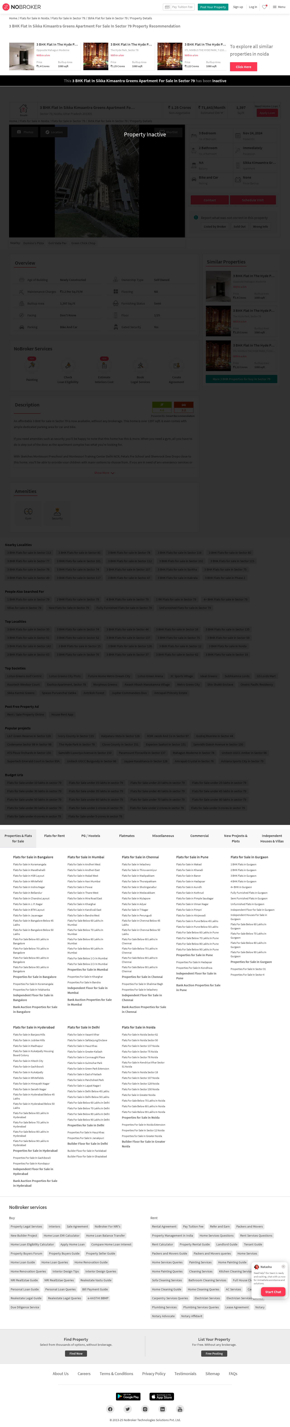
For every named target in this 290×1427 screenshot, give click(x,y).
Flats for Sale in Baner (188, 875)
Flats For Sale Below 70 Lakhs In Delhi (89, 1108)
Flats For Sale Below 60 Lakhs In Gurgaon (248, 926)
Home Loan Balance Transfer (105, 1235)
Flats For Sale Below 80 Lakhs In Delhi (89, 1114)
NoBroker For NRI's (107, 1226)
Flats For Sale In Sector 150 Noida (140, 1089)
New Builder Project (24, 1235)
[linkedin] (162, 1409)
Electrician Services (207, 1298)
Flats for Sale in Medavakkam (138, 892)
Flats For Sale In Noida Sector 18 (140, 1072)
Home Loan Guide (23, 1262)
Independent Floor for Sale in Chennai (142, 997)
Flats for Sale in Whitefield (28, 881)
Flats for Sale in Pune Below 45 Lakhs (197, 921)
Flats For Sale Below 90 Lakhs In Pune (197, 949)
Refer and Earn (220, 1226)
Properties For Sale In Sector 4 (247, 974)
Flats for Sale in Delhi (84, 1027)
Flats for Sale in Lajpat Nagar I (84, 1085)
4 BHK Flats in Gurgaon (243, 881)
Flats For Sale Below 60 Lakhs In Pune (197, 932)
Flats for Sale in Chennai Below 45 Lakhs (141, 922)
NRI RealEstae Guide (24, 1280)
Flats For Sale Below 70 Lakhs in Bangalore (31, 950)
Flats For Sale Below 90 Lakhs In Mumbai (85, 950)
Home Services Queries (167, 1262)
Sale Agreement (77, 1226)
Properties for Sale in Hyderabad (35, 1151)
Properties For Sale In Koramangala (33, 984)
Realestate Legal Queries (64, 1298)
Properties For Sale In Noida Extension (143, 1124)
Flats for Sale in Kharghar (82, 904)
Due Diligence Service (25, 1307)
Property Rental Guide (195, 1244)
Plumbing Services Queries (201, 1307)
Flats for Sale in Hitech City (28, 1061)
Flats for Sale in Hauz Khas (82, 1046)
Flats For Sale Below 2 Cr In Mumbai (88, 964)
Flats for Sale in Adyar (134, 904)
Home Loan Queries (54, 1262)
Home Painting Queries (167, 1271)
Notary (260, 1307)
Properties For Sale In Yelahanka (31, 989)
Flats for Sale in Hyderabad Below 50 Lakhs (34, 1106)
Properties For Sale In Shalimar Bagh (142, 984)
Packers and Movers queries (212, 1253)
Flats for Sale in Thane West (83, 892)
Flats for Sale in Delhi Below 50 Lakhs (88, 1097)
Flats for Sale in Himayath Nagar (31, 1083)
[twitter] (127, 1409)
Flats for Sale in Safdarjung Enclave (87, 1040)
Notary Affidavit (191, 1316)
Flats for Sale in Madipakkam (138, 875)
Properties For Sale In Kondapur (31, 1163)
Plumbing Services (164, 1307)
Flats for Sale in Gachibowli (28, 1066)
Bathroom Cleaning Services (207, 1280)
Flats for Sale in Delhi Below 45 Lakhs (88, 1091)
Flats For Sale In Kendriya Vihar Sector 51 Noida (143, 1064)
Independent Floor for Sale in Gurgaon (253, 909)
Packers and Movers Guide (169, 1253)
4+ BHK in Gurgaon (241, 887)
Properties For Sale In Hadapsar (194, 962)
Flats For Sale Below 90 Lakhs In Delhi (89, 1119)
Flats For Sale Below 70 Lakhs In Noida (143, 1100)
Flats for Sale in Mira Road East (85, 898)
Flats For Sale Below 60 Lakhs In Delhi (89, 1102)
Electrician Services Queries (245, 1298)
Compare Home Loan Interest (111, 1244)
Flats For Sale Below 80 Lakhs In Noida (143, 1106)
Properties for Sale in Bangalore (34, 977)
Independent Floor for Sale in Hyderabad (33, 1171)
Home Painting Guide (232, 1262)
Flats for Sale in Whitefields (28, 1078)
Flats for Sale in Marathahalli (29, 870)
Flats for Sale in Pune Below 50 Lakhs (197, 926)
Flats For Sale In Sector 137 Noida (140, 1046)
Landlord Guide (226, 1244)
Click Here (243, 66)
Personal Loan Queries (60, 1289)
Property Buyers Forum (26, 1253)
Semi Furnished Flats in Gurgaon (249, 898)
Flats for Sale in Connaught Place (86, 1057)
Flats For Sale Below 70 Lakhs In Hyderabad (31, 1124)
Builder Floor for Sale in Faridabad (87, 1150)
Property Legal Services (26, 1226)
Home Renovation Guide (91, 1262)
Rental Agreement (164, 1226)
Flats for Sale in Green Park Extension (88, 1068)
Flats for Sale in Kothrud (190, 892)
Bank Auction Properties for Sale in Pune (198, 987)
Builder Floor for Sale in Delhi (88, 1144)
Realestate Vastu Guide (95, 1280)
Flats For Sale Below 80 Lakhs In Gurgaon (248, 945)
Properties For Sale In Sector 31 (248, 969)
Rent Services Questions (256, 1235)
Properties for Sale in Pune (194, 955)
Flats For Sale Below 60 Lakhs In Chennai (140, 941)
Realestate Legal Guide (26, 1298)
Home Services (247, 1253)
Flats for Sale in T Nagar (135, 909)
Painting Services (200, 1262)
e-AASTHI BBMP (98, 1298)
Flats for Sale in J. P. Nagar (28, 904)
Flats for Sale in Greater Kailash (85, 1051)
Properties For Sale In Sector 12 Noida (143, 1130)
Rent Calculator (162, 1244)
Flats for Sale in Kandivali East (84, 909)
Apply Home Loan (72, 1244)
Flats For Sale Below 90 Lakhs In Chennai (140, 969)
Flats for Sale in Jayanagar (28, 915)
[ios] (162, 1396)
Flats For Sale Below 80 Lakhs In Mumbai (85, 941)
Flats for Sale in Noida (138, 1027)
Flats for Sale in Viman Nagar (192, 904)
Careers (84, 1373)
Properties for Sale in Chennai (142, 977)
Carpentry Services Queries (170, 1298)
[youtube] (180, 1409)
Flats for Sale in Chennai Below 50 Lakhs (141, 932)
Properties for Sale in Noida (141, 1117)
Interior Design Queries (100, 1271)
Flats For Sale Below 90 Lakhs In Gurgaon (248, 954)
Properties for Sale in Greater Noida (142, 1136)
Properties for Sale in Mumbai (88, 969)
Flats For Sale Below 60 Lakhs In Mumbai (85, 922)
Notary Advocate (163, 1316)
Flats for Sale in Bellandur (27, 892)
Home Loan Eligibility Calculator (32, 1244)
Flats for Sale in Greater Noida (138, 1095)
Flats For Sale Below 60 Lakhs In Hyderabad (31, 1115)
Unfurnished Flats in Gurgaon (247, 904)
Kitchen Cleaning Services (236, 1271)
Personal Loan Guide (25, 1289)
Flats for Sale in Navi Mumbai (84, 881)
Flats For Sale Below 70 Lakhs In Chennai (140, 950)
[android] (128, 1396)
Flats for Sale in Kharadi (189, 870)
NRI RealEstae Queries (59, 1280)
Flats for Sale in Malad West (83, 875)
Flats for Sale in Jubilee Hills (29, 1040)
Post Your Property (213, 7)
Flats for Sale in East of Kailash (85, 1074)
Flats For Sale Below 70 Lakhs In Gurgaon (248, 935)
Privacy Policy (153, 1373)
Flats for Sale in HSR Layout (28, 875)
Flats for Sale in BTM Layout (28, 909)
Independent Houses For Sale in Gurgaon (249, 917)
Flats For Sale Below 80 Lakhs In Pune (197, 943)
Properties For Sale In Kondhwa (194, 967)
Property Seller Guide (100, 1253)
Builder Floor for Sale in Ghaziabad (87, 1156)
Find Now (76, 1353)
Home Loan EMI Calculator (62, 1235)
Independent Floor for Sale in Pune (196, 975)
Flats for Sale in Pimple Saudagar (194, 898)
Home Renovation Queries (28, 1271)
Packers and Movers (249, 1226)
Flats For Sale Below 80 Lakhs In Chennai (140, 960)
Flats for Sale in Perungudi (137, 915)
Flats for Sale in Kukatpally (28, 1072)
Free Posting (214, 1353)
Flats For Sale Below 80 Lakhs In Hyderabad (31, 1133)
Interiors (54, 1226)
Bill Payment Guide (95, 1289)
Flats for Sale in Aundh (189, 887)
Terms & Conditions (116, 1373)
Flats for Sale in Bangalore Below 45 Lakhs (33, 922)
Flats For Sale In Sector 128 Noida (140, 1083)
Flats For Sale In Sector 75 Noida (140, 1051)
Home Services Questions (217, 1235)
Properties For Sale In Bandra (84, 982)
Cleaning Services (201, 1271)
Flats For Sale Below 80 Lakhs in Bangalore (31, 960)
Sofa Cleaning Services (167, 1280)
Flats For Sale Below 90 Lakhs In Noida (143, 1112)
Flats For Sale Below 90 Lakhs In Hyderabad (31, 1143)
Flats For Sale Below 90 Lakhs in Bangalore (31, 969)
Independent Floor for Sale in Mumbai (88, 990)
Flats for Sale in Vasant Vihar (83, 1034)
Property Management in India (172, 1235)
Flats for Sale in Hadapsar (190, 881)
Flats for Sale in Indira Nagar (29, 887)
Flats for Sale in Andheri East (84, 870)
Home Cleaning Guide (166, 1289)
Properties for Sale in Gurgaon (251, 962)
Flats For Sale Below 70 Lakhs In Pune (197, 938)
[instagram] (145, 1409)
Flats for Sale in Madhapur (28, 1046)
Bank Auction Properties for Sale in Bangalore (35, 1009)
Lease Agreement (237, 1307)
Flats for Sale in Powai (80, 887)
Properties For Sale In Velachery (140, 989)
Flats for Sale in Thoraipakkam (139, 881)
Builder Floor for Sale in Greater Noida (143, 1143)
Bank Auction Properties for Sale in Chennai (144, 1009)
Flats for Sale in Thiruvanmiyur (139, 870)
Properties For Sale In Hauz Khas (86, 1132)
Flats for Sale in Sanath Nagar (29, 1089)
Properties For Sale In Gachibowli (32, 1157)
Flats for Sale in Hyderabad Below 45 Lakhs (34, 1096)
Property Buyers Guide (64, 1253)
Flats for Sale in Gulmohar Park (85, 1063)
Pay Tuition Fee (193, 1226)
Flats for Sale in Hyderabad (34, 1027)
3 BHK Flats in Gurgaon (243, 875)
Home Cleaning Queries (203, 1289)
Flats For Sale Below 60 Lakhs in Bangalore (31, 941)
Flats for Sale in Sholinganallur (139, 887)
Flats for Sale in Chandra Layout (31, 898)
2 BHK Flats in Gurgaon (243, 870)
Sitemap (212, 1373)
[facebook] (110, 1409)
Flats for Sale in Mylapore (136, 898)
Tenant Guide (253, 1244)
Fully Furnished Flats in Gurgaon (249, 892)
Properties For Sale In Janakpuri (86, 1138)
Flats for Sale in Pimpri (189, 909)
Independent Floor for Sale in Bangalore (33, 997)
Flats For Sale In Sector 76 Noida (140, 1057)
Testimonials (185, 1373)
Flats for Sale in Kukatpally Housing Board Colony (33, 1053)
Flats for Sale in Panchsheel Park (86, 1080)
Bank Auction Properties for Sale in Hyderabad (35, 1183)
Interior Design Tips (66, 1271)
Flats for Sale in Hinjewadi (191, 915)
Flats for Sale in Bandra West (83, 915)
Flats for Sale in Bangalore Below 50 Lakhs (33, 932)
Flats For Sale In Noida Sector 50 (140, 1040)
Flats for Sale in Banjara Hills (29, 1034)
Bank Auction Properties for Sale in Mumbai (90, 1002)
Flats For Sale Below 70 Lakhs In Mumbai (85, 932)
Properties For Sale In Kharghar (85, 976)
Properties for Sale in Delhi (86, 1125)
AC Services (233, 1289)
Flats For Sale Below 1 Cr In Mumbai (88, 958)
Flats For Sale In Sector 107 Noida (140, 1078)
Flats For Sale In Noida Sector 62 (140, 1034)
